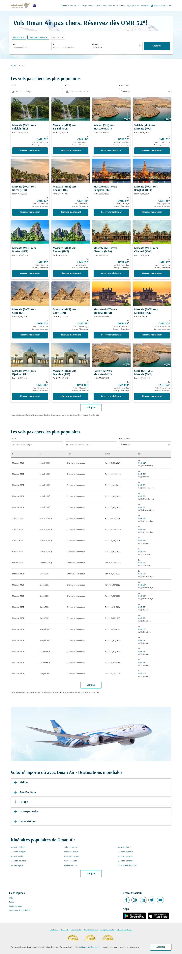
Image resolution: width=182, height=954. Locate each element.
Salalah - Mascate (71, 847)
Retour (12, 902)
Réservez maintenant (30, 151)
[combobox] (31, 47)
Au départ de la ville (107, 930)
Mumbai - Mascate (125, 856)
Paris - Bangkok (17, 865)
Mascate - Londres (125, 861)
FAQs (11, 898)
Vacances (121, 6)
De (14, 44)
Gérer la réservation (105, 5)
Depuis (13, 85)
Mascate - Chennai (71, 856)
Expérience (133, 5)
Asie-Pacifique (27, 792)
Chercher (156, 46)
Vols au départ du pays (124, 930)
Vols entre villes (76, 930)
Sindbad (144, 6)
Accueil (13, 66)
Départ (95, 44)
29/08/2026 (97, 47)
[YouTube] (160, 900)
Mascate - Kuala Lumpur (127, 865)
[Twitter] (151, 900)
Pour (67, 85)
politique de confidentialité (89, 947)
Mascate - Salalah (18, 847)
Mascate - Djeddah (125, 852)
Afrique (23, 782)
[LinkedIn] (143, 900)
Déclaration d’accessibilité (19, 910)
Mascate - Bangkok (18, 852)
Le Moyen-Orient (29, 811)
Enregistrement (88, 6)
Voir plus (91, 874)
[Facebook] (126, 900)
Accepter (160, 947)
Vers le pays (54, 930)
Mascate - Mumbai (18, 861)
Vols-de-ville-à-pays (91, 930)
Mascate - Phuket (71, 852)
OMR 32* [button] (133, 23)
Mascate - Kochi (124, 847)
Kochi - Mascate (70, 865)
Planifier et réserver (70, 5)
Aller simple (17, 37)
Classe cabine (124, 85)
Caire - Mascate (70, 861)
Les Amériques (27, 821)
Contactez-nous (15, 906)
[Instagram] (134, 900)
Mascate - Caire (17, 856)
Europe (23, 802)
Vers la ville (64, 930)
